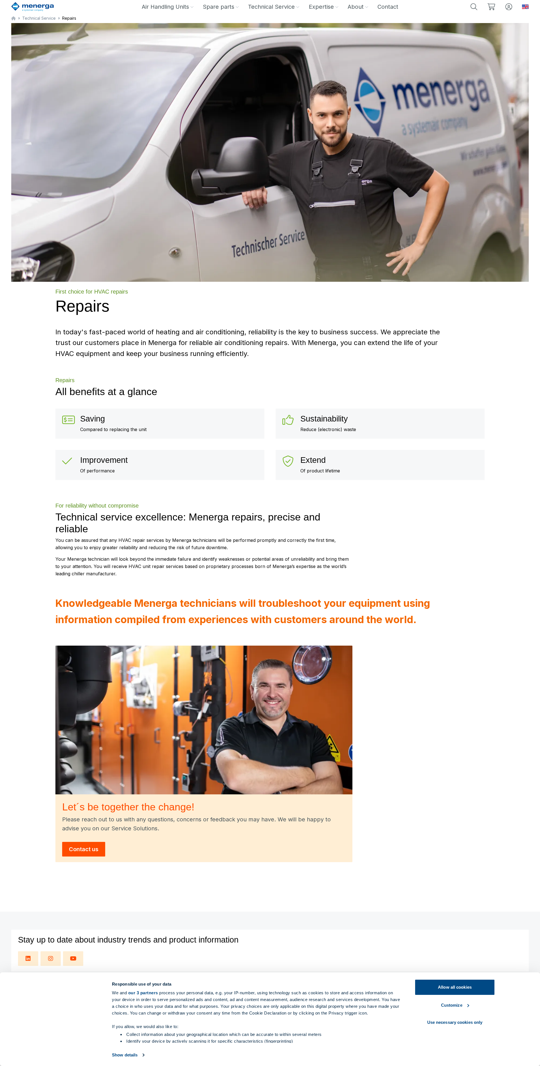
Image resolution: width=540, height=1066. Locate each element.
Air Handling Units (165, 6)
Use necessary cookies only (455, 1022)
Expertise (321, 6)
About (356, 6)
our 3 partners (143, 992)
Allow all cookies (455, 987)
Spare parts (218, 6)
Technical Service (271, 6)
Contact (387, 6)
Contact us (83, 849)
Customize (451, 1005)
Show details (125, 1055)
